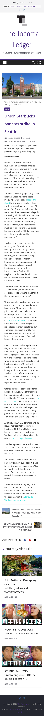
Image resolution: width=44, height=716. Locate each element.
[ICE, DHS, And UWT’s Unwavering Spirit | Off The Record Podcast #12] (22, 647)
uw (30, 141)
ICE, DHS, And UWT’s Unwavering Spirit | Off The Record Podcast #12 (20, 674)
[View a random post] (39, 62)
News (7, 109)
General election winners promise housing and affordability (26, 512)
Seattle (18, 141)
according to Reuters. (23, 438)
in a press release (17, 320)
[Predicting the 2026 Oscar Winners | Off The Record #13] (22, 605)
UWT (33, 141)
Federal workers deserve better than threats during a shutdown (17, 527)
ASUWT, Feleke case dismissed (23, 6)
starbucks (25, 141)
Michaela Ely (27, 138)
